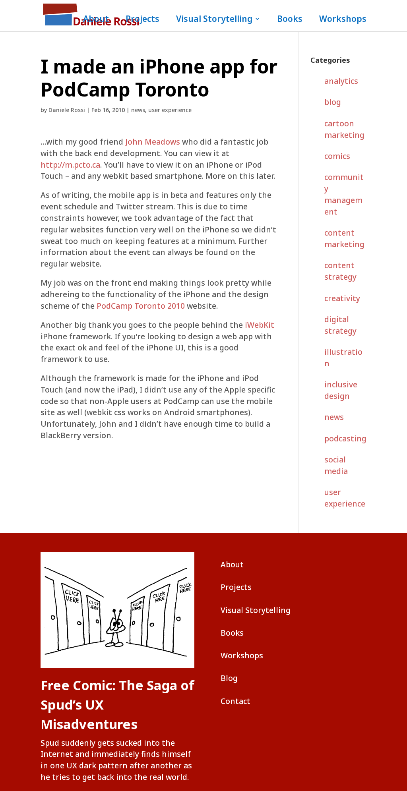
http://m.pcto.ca (70, 164)
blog (332, 102)
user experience (170, 110)
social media (336, 465)
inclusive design (340, 390)
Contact (235, 701)
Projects (142, 20)
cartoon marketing (344, 129)
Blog (229, 678)
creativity (342, 298)
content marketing (344, 238)
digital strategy (340, 325)
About (96, 20)
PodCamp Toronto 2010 (141, 305)
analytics (341, 80)
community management (344, 194)
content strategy (340, 271)
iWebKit (259, 324)
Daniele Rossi (66, 110)
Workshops (342, 20)
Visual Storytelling (214, 20)
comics (337, 156)
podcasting (345, 438)
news (138, 110)
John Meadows (152, 141)
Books (289, 20)
